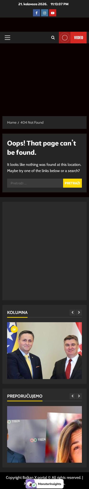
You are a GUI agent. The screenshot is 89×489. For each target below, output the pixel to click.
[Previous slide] (72, 313)
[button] (7, 38)
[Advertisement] (44, 77)
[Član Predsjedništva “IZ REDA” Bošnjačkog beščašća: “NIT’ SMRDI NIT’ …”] (44, 373)
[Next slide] (79, 313)
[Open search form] (53, 37)
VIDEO (78, 37)
